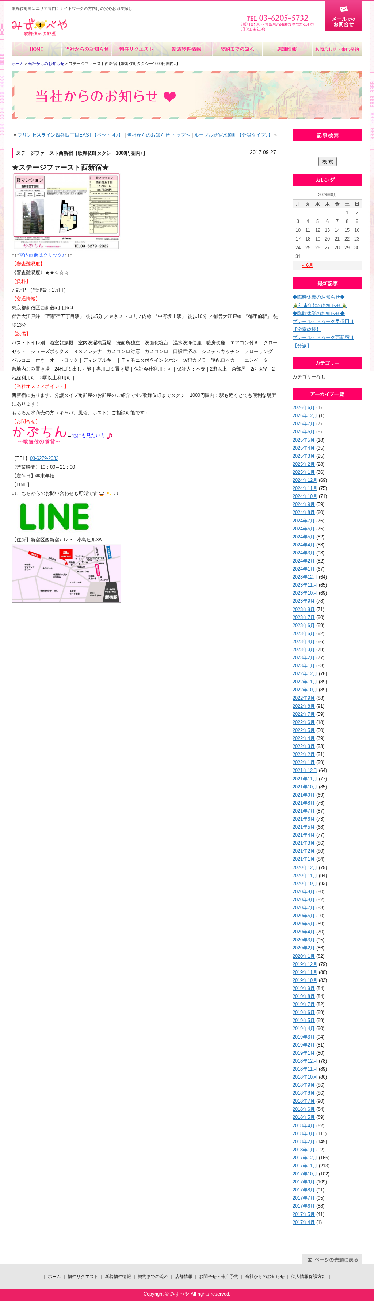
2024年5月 (304, 537)
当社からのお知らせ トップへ (158, 135)
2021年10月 (305, 787)
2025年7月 (304, 423)
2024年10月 (305, 496)
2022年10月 (305, 689)
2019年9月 (304, 988)
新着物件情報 (187, 49)
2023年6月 (304, 625)
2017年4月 (304, 1222)
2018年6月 (304, 1109)
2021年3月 (304, 843)
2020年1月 (304, 956)
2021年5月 (304, 827)
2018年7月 (304, 1101)
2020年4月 (304, 932)
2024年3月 (304, 553)
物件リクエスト (137, 49)
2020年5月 (304, 923)
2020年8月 (304, 899)
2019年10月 (305, 980)
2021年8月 (304, 803)
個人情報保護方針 (308, 1276)
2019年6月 (304, 1012)
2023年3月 (304, 649)
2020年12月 (305, 867)
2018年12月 (305, 1061)
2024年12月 (305, 480)
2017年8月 (304, 1190)
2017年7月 (304, 1198)
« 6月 (307, 265)
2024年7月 (304, 520)
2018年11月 (305, 1069)
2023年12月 (305, 577)
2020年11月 (305, 875)
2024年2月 (304, 561)
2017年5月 (304, 1214)
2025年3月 (304, 456)
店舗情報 (287, 49)
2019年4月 (304, 1028)
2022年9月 (304, 698)
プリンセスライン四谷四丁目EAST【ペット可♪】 (70, 135)
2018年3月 (304, 1133)
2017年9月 (304, 1182)
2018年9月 (304, 1085)
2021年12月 (305, 770)
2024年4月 (304, 545)
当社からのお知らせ (87, 49)
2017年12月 (305, 1157)
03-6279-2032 (44, 458)
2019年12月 (305, 964)
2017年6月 (304, 1206)
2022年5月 (304, 730)
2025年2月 (304, 464)
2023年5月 (304, 633)
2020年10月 (305, 883)
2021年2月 (304, 851)
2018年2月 (304, 1141)
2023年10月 (305, 593)
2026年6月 (304, 407)
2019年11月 (305, 972)
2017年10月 (305, 1174)
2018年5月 (304, 1117)
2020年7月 (304, 907)
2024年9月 (304, 504)
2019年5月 (304, 1020)
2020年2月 (304, 948)
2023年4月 (304, 641)
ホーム (37, 49)
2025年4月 (304, 448)
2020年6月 (304, 915)
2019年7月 (304, 1004)
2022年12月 (305, 673)
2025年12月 (305, 415)
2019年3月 (304, 1037)
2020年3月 (304, 940)
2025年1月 (304, 472)
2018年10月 (305, 1077)
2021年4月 (304, 835)
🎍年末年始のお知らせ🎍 (320, 305)
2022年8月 (304, 706)
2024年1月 (304, 569)
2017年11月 (305, 1165)
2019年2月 (304, 1045)
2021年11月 (305, 779)
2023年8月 (304, 609)
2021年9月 (304, 795)
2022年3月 (304, 746)
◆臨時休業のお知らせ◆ (319, 297)
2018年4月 (304, 1125)
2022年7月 (304, 714)
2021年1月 (304, 859)
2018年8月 (304, 1093)
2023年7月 (304, 617)
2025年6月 (304, 431)
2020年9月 (304, 891)
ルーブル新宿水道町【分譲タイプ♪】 (233, 135)
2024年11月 (305, 488)
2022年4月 (304, 738)
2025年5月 (304, 440)
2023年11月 (305, 585)
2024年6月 (304, 528)
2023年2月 (304, 657)
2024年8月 (304, 512)
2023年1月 (304, 665)
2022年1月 (304, 762)
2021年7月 (304, 811)
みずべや (39, 27)
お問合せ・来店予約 (337, 49)
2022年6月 (304, 722)
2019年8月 (304, 996)
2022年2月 (304, 754)
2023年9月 (304, 601)
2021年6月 (304, 819)
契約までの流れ (237, 49)
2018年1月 (304, 1149)
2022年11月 (305, 681)
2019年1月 (304, 1053)
